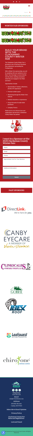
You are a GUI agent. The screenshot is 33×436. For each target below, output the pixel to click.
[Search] (30, 12)
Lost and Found (16, 422)
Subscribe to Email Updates (16, 409)
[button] (29, 5)
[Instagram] (19, 2)
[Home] (13, 2)
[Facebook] (16, 2)
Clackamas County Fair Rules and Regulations (16, 417)
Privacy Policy (16, 413)
